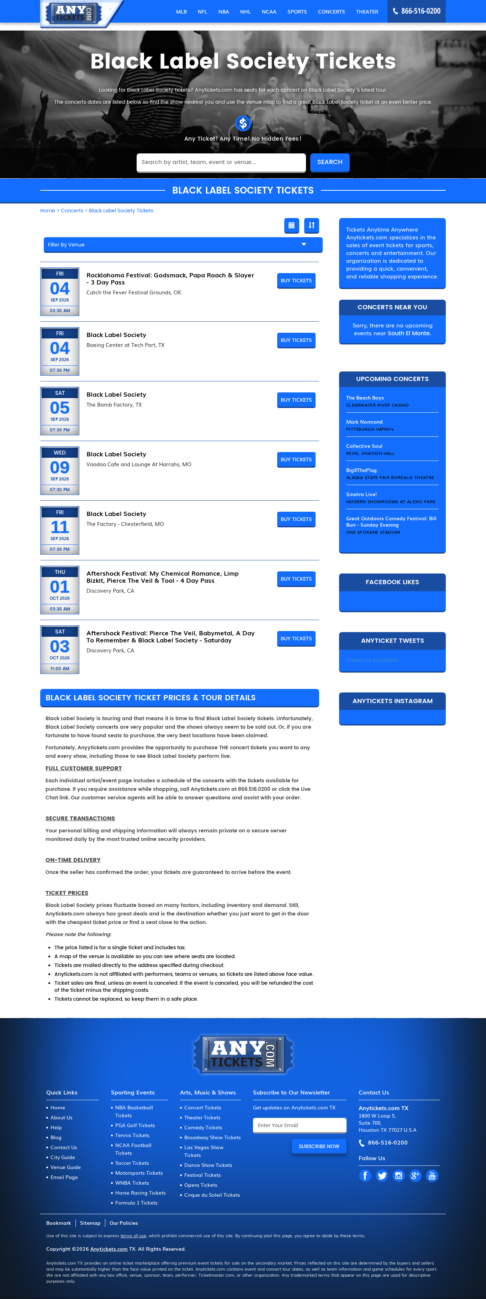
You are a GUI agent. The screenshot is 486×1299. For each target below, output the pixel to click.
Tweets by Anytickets (372, 660)
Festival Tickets (202, 1174)
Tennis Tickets (132, 1134)
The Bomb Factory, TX (114, 404)
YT (432, 1176)
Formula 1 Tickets (136, 1202)
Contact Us (64, 1147)
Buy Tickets (296, 280)
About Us (62, 1117)
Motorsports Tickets (139, 1172)
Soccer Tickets (132, 1162)
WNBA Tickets (132, 1182)
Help (56, 1127)
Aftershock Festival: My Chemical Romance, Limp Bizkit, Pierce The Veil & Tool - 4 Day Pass (162, 576)
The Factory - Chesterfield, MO (125, 523)
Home (58, 1107)
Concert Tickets (202, 1107)
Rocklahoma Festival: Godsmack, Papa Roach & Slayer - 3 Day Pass (170, 278)
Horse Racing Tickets (140, 1192)
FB (365, 1176)
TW (381, 1176)
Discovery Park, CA (110, 590)
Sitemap (90, 1222)
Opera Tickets (200, 1184)
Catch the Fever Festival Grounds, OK (133, 292)
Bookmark (58, 1222)
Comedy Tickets (203, 1127)
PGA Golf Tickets (135, 1125)
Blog (56, 1137)
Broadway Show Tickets (212, 1137)
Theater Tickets (202, 1117)
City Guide (63, 1157)
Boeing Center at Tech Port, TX (125, 344)
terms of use (133, 1235)
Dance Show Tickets (208, 1164)
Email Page (64, 1176)
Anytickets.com (109, 1248)
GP (415, 1176)
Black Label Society (116, 334)
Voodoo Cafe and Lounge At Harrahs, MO (138, 464)
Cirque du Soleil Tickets (212, 1194)
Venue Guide (66, 1166)
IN (398, 1176)
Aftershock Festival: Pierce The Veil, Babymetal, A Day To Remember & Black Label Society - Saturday (170, 636)
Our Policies (124, 1222)
